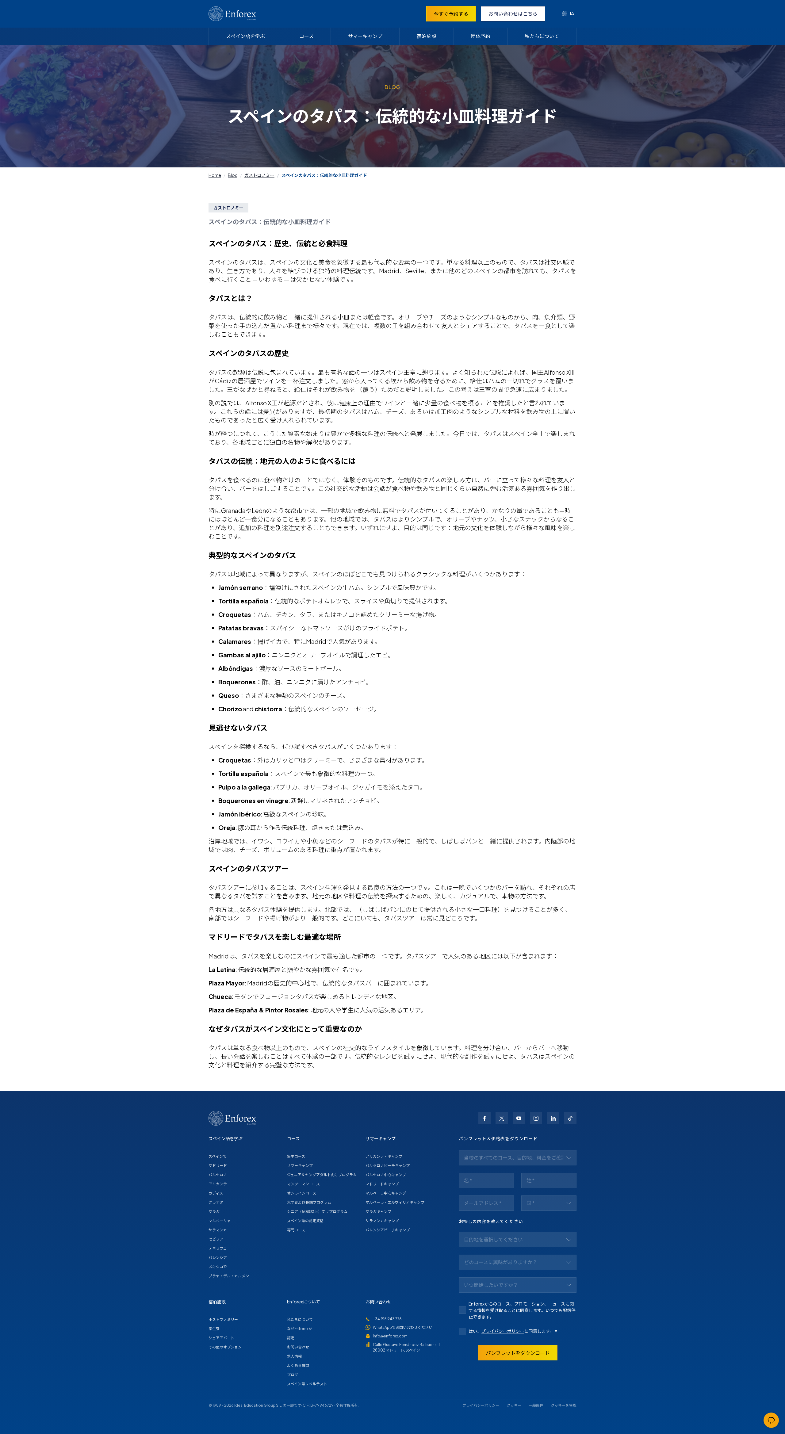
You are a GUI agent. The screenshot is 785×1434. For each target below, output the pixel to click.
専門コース (296, 1230)
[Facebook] (484, 1118)
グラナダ (216, 1202)
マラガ (214, 1211)
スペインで (218, 1156)
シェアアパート (221, 1338)
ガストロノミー (259, 175)
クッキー (514, 1405)
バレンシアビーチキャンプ (388, 1230)
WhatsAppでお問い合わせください (402, 1327)
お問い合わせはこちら (513, 13)
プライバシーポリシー (502, 1331)
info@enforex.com (390, 1336)
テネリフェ (218, 1248)
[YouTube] (519, 1118)
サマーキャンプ (365, 36)
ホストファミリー (223, 1319)
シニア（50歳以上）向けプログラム (317, 1211)
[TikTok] (570, 1118)
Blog (233, 175)
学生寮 (214, 1328)
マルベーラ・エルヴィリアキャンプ (395, 1202)
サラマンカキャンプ (382, 1220)
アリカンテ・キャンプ (384, 1156)
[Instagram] (536, 1118)
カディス (216, 1193)
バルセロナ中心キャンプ (386, 1174)
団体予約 (480, 36)
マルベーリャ (220, 1220)
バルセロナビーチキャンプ (388, 1165)
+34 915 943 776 (387, 1319)
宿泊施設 (426, 36)
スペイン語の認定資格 (305, 1220)
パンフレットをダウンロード (518, 1353)
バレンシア (218, 1257)
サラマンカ (218, 1230)
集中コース (296, 1156)
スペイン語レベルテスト (307, 1384)
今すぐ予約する (451, 13)
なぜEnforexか (299, 1328)
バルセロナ (218, 1174)
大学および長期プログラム (309, 1202)
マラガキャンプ (378, 1211)
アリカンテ (218, 1184)
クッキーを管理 (563, 1405)
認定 (290, 1338)
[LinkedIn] (553, 1118)
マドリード (218, 1165)
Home (215, 175)
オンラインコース (301, 1193)
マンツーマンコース (303, 1184)
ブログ (292, 1374)
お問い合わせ (298, 1347)
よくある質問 (298, 1365)
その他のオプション (225, 1347)
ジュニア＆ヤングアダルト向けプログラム (322, 1174)
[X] (502, 1118)
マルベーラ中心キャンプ (386, 1193)
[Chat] (771, 1420)
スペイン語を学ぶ (245, 36)
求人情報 (294, 1356)
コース (306, 36)
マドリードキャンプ (382, 1184)
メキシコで (218, 1266)
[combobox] (568, 13)
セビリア (216, 1239)
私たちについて (542, 36)
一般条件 (536, 1405)
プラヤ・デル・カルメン (229, 1276)
